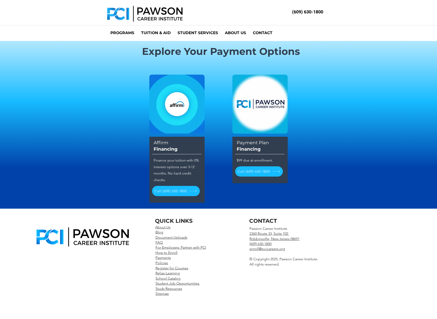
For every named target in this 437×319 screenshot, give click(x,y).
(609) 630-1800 (307, 12)
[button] (197, 33)
